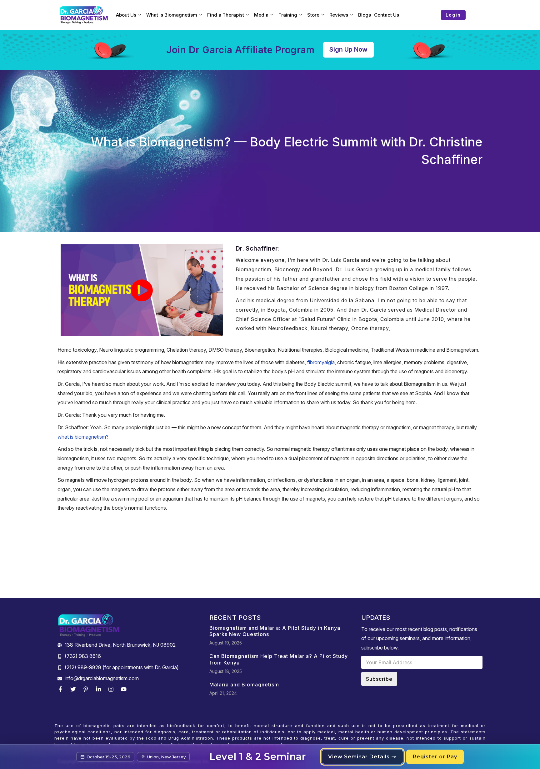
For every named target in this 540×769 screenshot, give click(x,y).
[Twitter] (74, 689)
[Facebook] (62, 689)
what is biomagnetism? (83, 437)
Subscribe (379, 679)
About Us (126, 15)
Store (313, 15)
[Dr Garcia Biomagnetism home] (84, 15)
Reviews (338, 15)
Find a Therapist (225, 15)
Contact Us (386, 15)
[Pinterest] (87, 689)
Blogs (364, 15)
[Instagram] (112, 689)
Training (287, 15)
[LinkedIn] (100, 689)
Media (261, 15)
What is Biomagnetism (171, 15)
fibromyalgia (321, 362)
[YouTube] (125, 689)
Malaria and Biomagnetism (244, 684)
